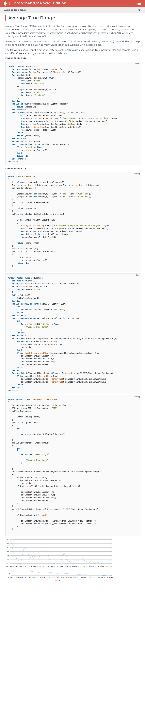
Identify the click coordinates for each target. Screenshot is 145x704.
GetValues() (107, 41)
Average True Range (15, 10)
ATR (69, 50)
